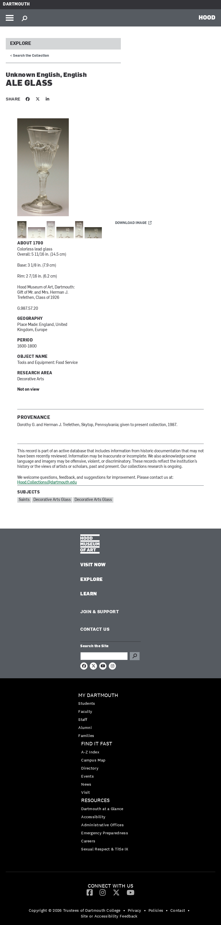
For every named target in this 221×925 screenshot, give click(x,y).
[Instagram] (103, 892)
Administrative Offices (102, 824)
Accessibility (93, 816)
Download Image (131, 223)
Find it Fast (96, 744)
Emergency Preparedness (104, 832)
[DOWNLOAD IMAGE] (86, 167)
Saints (24, 500)
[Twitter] (116, 892)
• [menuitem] (124, 910)
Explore (20, 43)
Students (86, 703)
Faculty (85, 711)
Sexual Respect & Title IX (104, 849)
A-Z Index (90, 752)
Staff (82, 719)
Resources (95, 800)
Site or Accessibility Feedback (109, 916)
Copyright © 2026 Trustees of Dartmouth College (75, 910)
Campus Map (93, 760)
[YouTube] (130, 892)
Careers (88, 841)
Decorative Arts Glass (52, 500)
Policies (155, 910)
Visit (85, 792)
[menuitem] (110, 715)
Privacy (134, 910)
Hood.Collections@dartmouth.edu (47, 482)
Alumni (85, 727)
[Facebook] (90, 892)
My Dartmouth (98, 695)
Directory (89, 768)
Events (87, 776)
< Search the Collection (29, 56)
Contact (177, 910)
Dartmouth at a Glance (102, 808)
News (86, 784)
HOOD (207, 17)
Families (86, 735)
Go (135, 656)
